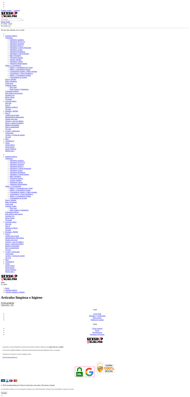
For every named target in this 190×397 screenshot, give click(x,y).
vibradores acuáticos (17, 40)
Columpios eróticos (12, 91)
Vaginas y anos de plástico (14, 121)
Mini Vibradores (15, 56)
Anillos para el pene (12, 115)
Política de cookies (97, 320)
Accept (4, 393)
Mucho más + (10, 151)
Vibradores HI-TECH (17, 42)
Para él (7, 105)
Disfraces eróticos (11, 107)
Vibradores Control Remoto (19, 54)
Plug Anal (13, 87)
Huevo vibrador (10, 79)
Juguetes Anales (10, 85)
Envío (97, 330)
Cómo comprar (97, 328)
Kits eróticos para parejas (14, 93)
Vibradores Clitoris (16, 61)
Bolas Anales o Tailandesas (19, 89)
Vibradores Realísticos (17, 52)
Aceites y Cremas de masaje (15, 135)
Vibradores (9, 38)
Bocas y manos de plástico (14, 123)
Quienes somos (6, 10)
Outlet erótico (10, 145)
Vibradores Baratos (16, 58)
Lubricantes (9, 133)
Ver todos (8, 99)
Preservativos (10, 147)
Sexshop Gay (10, 95)
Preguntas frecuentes (97, 334)
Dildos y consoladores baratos (20, 69)
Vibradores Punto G (17, 46)
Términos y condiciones (97, 316)
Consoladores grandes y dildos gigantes (23, 71)
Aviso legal (97, 314)
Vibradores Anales (16, 50)
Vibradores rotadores (17, 44)
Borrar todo (5, 305)
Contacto (17, 10)
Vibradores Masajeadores (18, 63)
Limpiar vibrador (15, 60)
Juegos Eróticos (10, 149)
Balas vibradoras (11, 81)
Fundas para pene (11, 119)
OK (12, 305)
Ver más (8, 109)
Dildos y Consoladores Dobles (20, 75)
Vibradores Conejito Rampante (20, 48)
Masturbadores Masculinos (14, 117)
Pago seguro (97, 318)
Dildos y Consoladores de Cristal (21, 67)
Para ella (8, 103)
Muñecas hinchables (12, 125)
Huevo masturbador (12, 127)
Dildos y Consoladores (13, 65)
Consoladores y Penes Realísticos (21, 73)
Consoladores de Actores (18, 77)
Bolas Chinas (10, 97)
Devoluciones (97, 332)
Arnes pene (9, 83)
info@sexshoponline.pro (10, 357)
